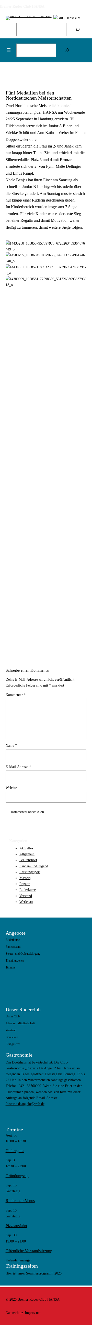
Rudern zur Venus (20, 1200)
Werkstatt (26, 902)
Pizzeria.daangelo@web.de (25, 1104)
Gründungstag (17, 1176)
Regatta (24, 884)
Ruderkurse (27, 890)
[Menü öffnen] (9, 50)
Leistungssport (29, 872)
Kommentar (16, 695)
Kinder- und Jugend (33, 866)
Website (11, 788)
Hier (9, 1273)
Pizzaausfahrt (16, 1226)
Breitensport (28, 860)
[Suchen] (77, 29)
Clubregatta (15, 1151)
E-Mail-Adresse (18, 767)
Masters (24, 878)
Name (11, 745)
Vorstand (25, 896)
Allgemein (26, 854)
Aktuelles (26, 848)
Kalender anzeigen (19, 1260)
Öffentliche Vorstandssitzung (29, 1251)
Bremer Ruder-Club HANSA (22, 6)
